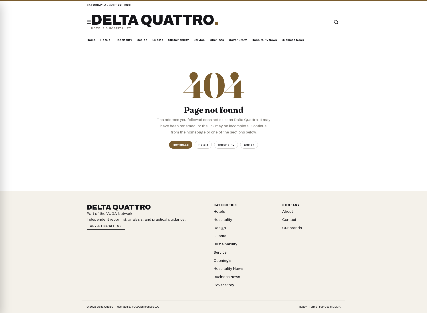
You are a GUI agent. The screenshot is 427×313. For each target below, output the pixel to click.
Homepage (181, 144)
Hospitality (123, 40)
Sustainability (178, 40)
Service (199, 40)
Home (91, 40)
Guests (157, 40)
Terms (313, 306)
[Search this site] (336, 22)
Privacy (302, 306)
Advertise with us (105, 226)
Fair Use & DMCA (329, 306)
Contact (289, 220)
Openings (217, 40)
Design (142, 40)
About (287, 211)
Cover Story (238, 40)
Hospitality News (264, 40)
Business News (293, 40)
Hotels (105, 40)
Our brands (292, 228)
